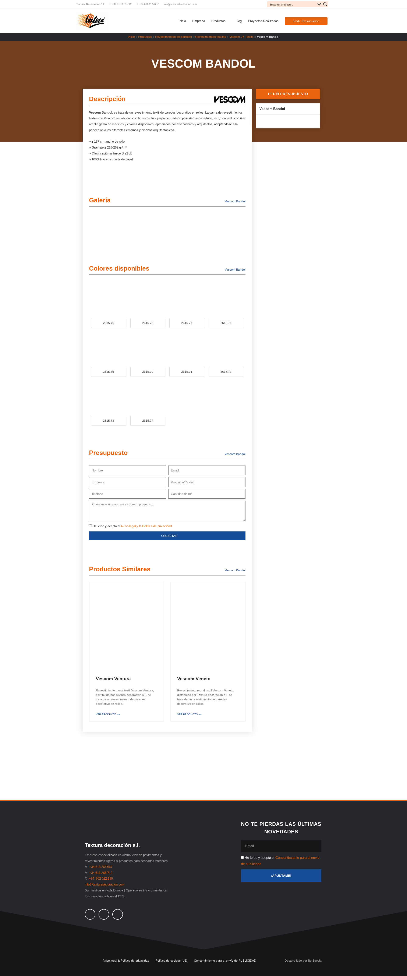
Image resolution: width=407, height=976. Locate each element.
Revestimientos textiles (210, 36)
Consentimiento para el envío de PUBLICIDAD (225, 960)
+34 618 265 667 (100, 867)
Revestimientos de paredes (173, 36)
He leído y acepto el (132, 526)
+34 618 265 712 (100, 873)
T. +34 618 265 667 (148, 4)
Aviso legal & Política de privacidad (126, 960)
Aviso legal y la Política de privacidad (146, 526)
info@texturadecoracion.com (180, 4)
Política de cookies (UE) (172, 960)
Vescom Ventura (113, 678)
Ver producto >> (108, 714)
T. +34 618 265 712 (120, 4)
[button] (306, 21)
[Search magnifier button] (325, 4)
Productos (145, 36)
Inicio (131, 36)
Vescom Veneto (193, 678)
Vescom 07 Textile (241, 36)
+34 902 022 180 (101, 878)
